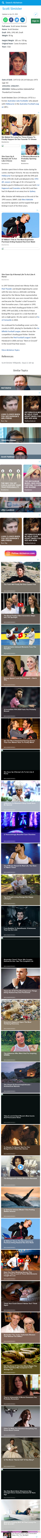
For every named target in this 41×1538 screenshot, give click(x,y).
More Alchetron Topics (11, 350)
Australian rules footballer (18, 101)
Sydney (32, 191)
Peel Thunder (7, 289)
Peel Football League (21, 338)
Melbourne (10, 104)
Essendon (16, 188)
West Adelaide (27, 200)
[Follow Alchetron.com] (20, 556)
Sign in (35, 21)
